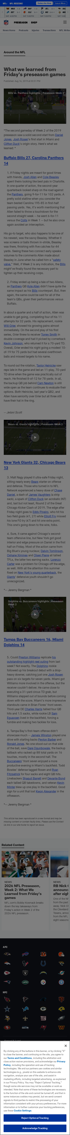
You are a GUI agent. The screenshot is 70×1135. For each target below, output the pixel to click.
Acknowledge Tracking (35, 1128)
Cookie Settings (22, 1110)
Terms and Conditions (19, 1058)
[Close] (66, 1046)
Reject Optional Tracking (35, 1117)
